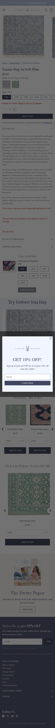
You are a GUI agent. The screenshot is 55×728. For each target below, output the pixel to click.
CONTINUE (27, 383)
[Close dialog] (51, 338)
